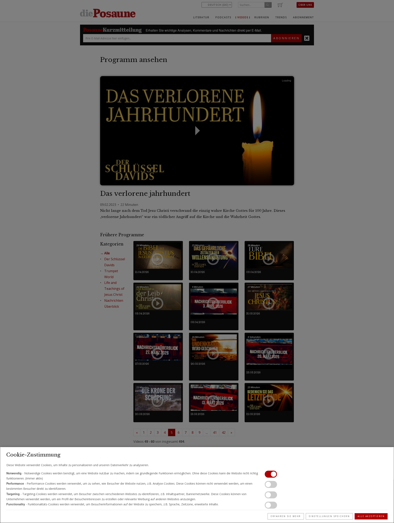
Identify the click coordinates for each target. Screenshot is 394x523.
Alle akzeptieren (371, 516)
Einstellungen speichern (329, 516)
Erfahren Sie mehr (286, 516)
